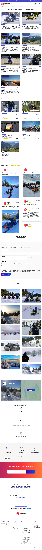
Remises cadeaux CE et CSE (26, 543)
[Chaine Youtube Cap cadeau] (21, 517)
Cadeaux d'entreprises (36, 527)
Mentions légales (33, 547)
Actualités (36, 525)
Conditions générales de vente (11, 547)
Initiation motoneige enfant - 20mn (29, 26)
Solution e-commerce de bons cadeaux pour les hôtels (26, 530)
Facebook (31, 263)
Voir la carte (31, 390)
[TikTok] (29, 517)
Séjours (16, 523)
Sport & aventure (3, 6)
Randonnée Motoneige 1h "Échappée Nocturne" (9, 90)
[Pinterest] (25, 517)
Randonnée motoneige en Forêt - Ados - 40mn (9, 48)
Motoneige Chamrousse (19, 6)
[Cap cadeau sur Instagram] (17, 517)
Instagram (26, 263)
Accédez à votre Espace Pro (26, 525)
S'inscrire (30, 471)
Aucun (3, 263)
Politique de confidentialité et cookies (23, 547)
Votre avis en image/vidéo (5, 261)
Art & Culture (16, 528)
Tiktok (21, 263)
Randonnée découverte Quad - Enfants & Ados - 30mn (9, 69)
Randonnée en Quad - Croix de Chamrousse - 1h (28, 48)
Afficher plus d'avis (21, 236)
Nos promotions (36, 526)
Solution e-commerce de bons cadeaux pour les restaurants (26, 527)
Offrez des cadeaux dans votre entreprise (26, 542)
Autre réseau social (5, 265)
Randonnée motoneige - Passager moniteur (29, 69)
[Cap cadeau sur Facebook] (13, 517)
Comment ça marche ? (36, 524)
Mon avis (3, 256)
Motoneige (13, 6)
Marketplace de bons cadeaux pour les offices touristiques (26, 539)
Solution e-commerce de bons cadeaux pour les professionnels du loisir (26, 537)
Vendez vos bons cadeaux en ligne (26, 524)
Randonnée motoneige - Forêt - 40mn (9, 26)
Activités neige (9, 6)
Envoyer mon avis (5, 274)
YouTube (16, 263)
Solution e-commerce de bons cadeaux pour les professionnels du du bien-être (26, 533)
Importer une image (9, 263)
